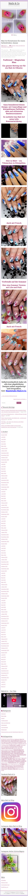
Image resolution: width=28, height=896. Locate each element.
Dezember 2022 (5, 534)
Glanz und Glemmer (20, 45)
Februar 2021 (4, 584)
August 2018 (4, 652)
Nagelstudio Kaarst (14, 52)
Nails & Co (14, 3)
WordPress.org (4, 887)
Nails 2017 (9, 764)
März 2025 (3, 473)
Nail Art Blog (19, 54)
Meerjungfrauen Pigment (7, 750)
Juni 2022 (3, 548)
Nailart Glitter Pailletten (13, 55)
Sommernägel (4, 727)
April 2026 (3, 444)
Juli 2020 (3, 600)
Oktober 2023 (4, 512)
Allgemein (13, 45)
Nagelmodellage (19, 51)
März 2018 (3, 664)
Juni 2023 (3, 521)
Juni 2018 (3, 657)
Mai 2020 (3, 605)
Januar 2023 (4, 532)
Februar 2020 (4, 611)
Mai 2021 (3, 577)
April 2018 (3, 661)
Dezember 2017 (5, 670)
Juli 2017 (3, 682)
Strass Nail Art (13, 769)
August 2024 (4, 489)
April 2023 (3, 525)
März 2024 (3, 500)
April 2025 (3, 471)
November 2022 (5, 537)
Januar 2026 (4, 450)
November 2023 (5, 509)
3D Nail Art (4, 739)
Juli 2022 (3, 546)
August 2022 (4, 543)
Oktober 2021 (4, 566)
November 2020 (5, 591)
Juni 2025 (3, 466)
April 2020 (3, 607)
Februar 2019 (4, 639)
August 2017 (4, 679)
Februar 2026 (4, 448)
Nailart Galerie (6, 55)
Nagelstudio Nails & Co (22, 52)
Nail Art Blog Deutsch (13, 760)
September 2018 (5, 650)
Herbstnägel (4, 47)
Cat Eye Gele (7, 742)
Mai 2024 (3, 496)
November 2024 (5, 482)
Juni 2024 (3, 493)
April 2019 (3, 634)
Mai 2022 (3, 550)
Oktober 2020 (4, 593)
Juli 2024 (3, 491)
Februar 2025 (4, 475)
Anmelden (3, 880)
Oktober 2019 (4, 620)
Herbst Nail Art (18, 748)
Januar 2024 (4, 505)
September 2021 (5, 568)
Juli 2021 (3, 573)
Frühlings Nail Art (22, 743)
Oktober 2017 (4, 675)
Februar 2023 (4, 530)
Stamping (13, 56)
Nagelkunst (14, 51)
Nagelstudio (9, 52)
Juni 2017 (3, 684)
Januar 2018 (4, 668)
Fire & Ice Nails (13, 743)
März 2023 (3, 527)
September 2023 (5, 514)
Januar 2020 (4, 614)
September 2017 (5, 677)
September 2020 (5, 596)
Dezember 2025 (5, 453)
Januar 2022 (4, 559)
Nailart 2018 (24, 758)
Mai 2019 (3, 632)
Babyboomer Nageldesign (10, 741)
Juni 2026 (3, 439)
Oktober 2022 (4, 539)
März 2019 (3, 636)
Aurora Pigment (10, 739)
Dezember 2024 (5, 480)
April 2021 (3, 580)
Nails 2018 (13, 764)
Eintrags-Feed (4, 882)
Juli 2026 (3, 437)
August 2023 (4, 516)
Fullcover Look (14, 745)
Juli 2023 (3, 518)
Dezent (2, 718)
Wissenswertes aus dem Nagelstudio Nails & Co (12, 732)
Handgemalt (9, 748)
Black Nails (3, 716)
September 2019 (5, 623)
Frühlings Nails (5, 745)
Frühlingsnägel (4, 720)
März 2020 (3, 609)
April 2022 (3, 552)
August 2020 (4, 598)
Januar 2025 (4, 478)
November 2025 (5, 455)
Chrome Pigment (17, 742)
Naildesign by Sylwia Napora (13, 763)
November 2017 (5, 673)
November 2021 (5, 564)
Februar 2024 (4, 503)
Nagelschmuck (3, 52)
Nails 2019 (17, 764)
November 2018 (5, 645)
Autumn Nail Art (19, 739)
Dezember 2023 (5, 507)
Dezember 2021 (5, 561)
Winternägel (10, 47)
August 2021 (4, 571)
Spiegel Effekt (20, 767)
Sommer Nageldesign (8, 767)
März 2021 (3, 582)
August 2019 (4, 625)
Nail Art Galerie (4, 762)
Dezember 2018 (5, 643)
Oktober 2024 (4, 484)
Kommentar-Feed (5, 885)
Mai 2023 (3, 523)
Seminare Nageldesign (8, 56)
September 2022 (5, 541)
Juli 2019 (3, 627)
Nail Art (10, 54)
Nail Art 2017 (18, 758)
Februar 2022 (4, 557)
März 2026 (3, 446)
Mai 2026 (3, 441)
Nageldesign (10, 51)
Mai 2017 (3, 686)
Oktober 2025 (4, 457)
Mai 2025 (3, 468)
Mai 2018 (3, 659)
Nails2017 (5, 45)
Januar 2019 (4, 641)
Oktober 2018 (4, 648)
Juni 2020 (3, 602)
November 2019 (5, 618)
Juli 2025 (3, 464)
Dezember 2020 (5, 589)
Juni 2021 (3, 575)
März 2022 (3, 555)
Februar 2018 (4, 666)
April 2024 (3, 498)
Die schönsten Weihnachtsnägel (9, 396)
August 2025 (4, 462)
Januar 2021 (4, 586)
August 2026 (4, 434)
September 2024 (5, 487)
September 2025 (5, 459)
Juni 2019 (3, 630)
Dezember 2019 (5, 616)
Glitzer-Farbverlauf (4, 51)
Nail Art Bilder (14, 54)
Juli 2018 (3, 654)
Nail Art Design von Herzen (20, 399)
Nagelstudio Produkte (5, 54)
